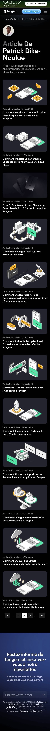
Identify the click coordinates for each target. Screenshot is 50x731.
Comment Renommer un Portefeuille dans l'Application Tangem (23, 432)
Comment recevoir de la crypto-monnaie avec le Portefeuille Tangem (23, 605)
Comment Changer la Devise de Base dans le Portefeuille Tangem (23, 519)
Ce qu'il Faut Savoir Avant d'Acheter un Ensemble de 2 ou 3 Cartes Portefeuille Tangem (24, 208)
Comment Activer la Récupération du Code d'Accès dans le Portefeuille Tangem (23, 344)
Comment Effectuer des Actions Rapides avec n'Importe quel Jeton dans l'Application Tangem (25, 297)
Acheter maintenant (36, 4)
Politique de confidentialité (31, 710)
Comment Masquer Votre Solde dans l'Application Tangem (23, 389)
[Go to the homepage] (10, 11)
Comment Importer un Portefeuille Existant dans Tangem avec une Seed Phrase (23, 161)
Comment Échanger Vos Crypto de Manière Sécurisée (22, 253)
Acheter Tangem (31, 11)
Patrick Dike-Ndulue (11, 109)
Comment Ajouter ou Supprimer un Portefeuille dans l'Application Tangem (24, 476)
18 (42, 615)
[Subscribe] (44, 695)
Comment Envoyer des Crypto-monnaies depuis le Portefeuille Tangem (25, 562)
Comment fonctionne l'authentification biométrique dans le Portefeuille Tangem (24, 115)
